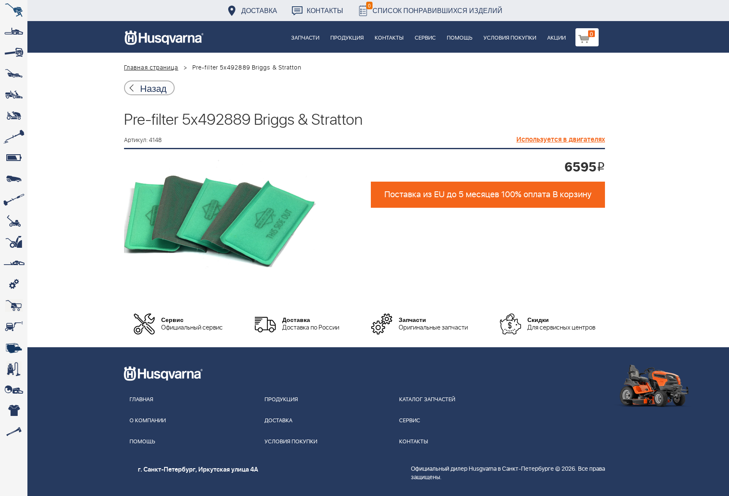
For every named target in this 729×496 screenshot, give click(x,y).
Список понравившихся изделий (435, 8)
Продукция (347, 38)
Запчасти (305, 38)
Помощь (459, 38)
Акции (556, 38)
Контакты (325, 10)
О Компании (148, 421)
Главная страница (151, 68)
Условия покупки (509, 38)
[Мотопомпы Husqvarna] (13, 347)
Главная (141, 400)
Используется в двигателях (560, 139)
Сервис (425, 38)
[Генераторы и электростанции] (13, 305)
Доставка (259, 10)
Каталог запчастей (427, 400)
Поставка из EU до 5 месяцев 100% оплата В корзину (487, 194)
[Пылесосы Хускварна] (13, 368)
